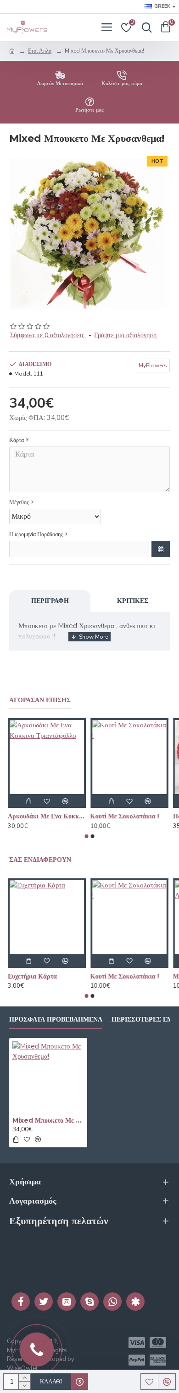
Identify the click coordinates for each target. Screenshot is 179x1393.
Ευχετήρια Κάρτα (33, 976)
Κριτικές (132, 601)
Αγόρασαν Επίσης (40, 700)
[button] (87, 836)
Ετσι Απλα (39, 50)
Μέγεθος (19, 502)
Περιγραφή (50, 601)
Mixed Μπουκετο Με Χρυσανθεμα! (48, 1120)
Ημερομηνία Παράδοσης (36, 534)
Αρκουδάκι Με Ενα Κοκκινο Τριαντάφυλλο (48, 816)
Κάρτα (16, 440)
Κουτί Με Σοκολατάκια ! (126, 816)
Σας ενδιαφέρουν (40, 860)
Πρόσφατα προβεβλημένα (55, 1019)
